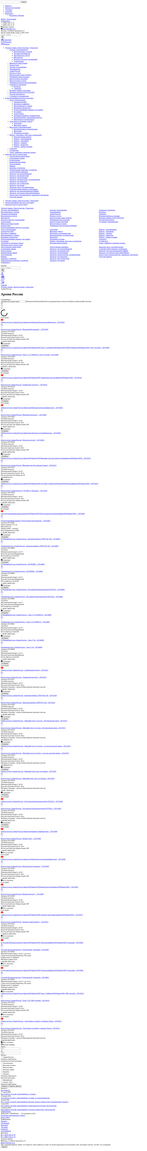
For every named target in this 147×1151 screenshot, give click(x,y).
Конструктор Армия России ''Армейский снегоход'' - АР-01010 (24, 385)
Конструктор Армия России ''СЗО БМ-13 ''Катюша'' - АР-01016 (24, 491)
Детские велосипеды (17, 94)
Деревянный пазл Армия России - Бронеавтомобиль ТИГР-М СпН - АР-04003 (29, 546)
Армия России (14, 71)
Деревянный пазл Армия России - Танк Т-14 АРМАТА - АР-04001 (25, 622)
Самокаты (17, 88)
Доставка (8, 10)
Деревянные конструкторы (19, 77)
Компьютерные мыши (17, 162)
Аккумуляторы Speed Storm (19, 156)
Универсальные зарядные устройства (23, 170)
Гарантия (8, 11)
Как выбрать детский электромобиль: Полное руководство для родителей (28, 1110)
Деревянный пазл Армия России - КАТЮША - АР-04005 (22, 571)
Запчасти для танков (16, 185)
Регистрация (11, 19)
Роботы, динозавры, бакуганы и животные (25, 135)
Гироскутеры (14, 65)
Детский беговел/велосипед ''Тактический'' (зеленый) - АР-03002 (25, 950)
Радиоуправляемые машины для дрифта (28, 110)
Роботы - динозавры (21, 141)
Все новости (5, 1090)
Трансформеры (14, 69)
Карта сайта (5, 1117)
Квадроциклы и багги (22, 55)
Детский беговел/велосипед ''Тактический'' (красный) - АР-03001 (25, 977)
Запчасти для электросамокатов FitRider (24, 191)
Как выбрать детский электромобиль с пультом (18, 1094)
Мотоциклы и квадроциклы (24, 119)
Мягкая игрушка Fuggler (18, 63)
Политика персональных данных (13, 1115)
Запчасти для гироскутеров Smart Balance (24, 193)
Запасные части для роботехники (21, 187)
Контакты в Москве (16, 15)
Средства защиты (15, 197)
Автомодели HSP (20, 102)
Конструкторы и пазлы (17, 81)
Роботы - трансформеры (22, 139)
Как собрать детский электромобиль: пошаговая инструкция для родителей (28, 1106)
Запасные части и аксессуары (16, 154)
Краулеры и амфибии (21, 104)
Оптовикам (5, 1123)
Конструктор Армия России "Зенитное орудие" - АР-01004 (22, 440)
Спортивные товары (17, 158)
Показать (5, 1086)
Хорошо (4, 1147)
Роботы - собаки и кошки (23, 147)
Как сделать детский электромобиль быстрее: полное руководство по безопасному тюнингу (35, 1102)
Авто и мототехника (17, 100)
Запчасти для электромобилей (20, 174)
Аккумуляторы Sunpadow (18, 172)
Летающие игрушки (21, 133)
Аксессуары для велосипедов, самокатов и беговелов (29, 195)
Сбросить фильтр (15, 1086)
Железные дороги (20, 125)
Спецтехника (19, 61)
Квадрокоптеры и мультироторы (26, 129)
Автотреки (18, 123)
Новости (8, 6)
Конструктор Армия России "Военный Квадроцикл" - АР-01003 (24, 329)
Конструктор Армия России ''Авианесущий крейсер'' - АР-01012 (24, 922)
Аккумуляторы (14, 164)
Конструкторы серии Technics (20, 75)
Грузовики (18, 112)
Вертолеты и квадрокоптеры (19, 127)
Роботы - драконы (20, 143)
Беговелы (17, 86)
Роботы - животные (21, 145)
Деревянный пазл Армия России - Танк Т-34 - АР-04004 (21, 647)
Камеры (12, 166)
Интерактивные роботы (22, 137)
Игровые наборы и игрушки (19, 90)
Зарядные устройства (17, 168)
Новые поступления (12, 8)
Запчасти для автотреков (18, 178)
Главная (4, 285)
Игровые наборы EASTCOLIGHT (22, 92)
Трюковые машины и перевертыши (27, 115)
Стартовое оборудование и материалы (23, 189)
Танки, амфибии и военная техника (22, 152)
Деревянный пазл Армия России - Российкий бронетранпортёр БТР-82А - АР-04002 (32, 597)
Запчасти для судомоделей (19, 183)
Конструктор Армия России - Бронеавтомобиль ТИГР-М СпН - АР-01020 (28, 703)
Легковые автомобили (22, 53)
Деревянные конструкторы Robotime (22, 83)
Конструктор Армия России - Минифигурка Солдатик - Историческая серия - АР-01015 (33, 728)
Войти (3, 19)
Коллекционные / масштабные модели (28, 117)
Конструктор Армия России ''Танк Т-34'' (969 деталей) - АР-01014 (25, 1000)
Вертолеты (18, 131)
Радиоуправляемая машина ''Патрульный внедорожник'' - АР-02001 (25, 521)
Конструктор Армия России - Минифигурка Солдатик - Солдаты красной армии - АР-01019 (35, 753)
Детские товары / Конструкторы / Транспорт (21, 48)
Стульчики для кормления (19, 96)
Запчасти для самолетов (18, 181)
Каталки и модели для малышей (25, 59)
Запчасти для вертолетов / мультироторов (24, 179)
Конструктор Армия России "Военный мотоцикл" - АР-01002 (23, 415)
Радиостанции (14, 160)
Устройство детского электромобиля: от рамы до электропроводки (25, 1098)
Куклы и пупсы (15, 73)
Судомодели (14, 150)
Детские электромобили (18, 50)
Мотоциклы (18, 57)
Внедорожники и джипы (23, 52)
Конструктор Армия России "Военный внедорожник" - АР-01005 (25, 866)
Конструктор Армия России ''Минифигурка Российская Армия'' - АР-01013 (28, 465)
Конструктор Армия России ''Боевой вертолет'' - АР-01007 (22, 894)
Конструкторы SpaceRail (18, 79)
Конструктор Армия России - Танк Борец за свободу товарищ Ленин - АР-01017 (30, 1028)
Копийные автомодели (22, 108)
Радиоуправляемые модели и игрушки (19, 98)
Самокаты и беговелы (17, 84)
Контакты (4, 1125)
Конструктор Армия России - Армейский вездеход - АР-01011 (23, 677)
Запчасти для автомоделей (19, 176)
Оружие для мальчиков (17, 67)
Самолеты (13, 148)
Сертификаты (6, 1131)
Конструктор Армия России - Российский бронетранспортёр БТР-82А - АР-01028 (31, 808)
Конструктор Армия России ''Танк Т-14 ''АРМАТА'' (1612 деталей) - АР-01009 (29, 355)
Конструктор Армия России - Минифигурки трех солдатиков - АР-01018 (27, 778)
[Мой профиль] (2, 274)
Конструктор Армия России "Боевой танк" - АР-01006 (21, 839)
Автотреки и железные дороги (20, 121)
